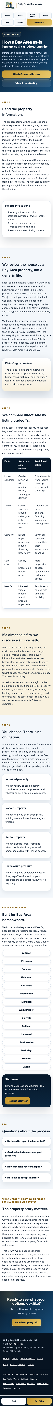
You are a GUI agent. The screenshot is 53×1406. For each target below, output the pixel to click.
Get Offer (39, 1401)
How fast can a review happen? (24, 1166)
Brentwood (26, 993)
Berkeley (26, 1050)
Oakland (26, 1026)
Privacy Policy (17, 1364)
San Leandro (26, 1042)
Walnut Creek (26, 1009)
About (20, 15)
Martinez (26, 1001)
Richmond (26, 977)
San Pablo (26, 985)
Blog (7, 22)
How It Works (32, 15)
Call (14, 1401)
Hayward (26, 1034)
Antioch (26, 953)
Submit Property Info (26, 1322)
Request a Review (18, 1100)
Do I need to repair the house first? (26, 1141)
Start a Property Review (26, 74)
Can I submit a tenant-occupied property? (23, 1154)
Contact (20, 22)
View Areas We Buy (26, 83)
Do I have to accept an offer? (23, 1177)
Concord (26, 969)
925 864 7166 (15, 1343)
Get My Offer (39, 22)
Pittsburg (26, 961)
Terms (31, 1364)
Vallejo (27, 1066)
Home (7, 15)
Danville (26, 1018)
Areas (45, 15)
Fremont (26, 1058)
